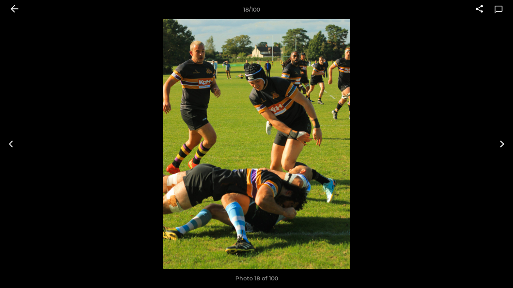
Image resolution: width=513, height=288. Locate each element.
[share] (479, 9)
